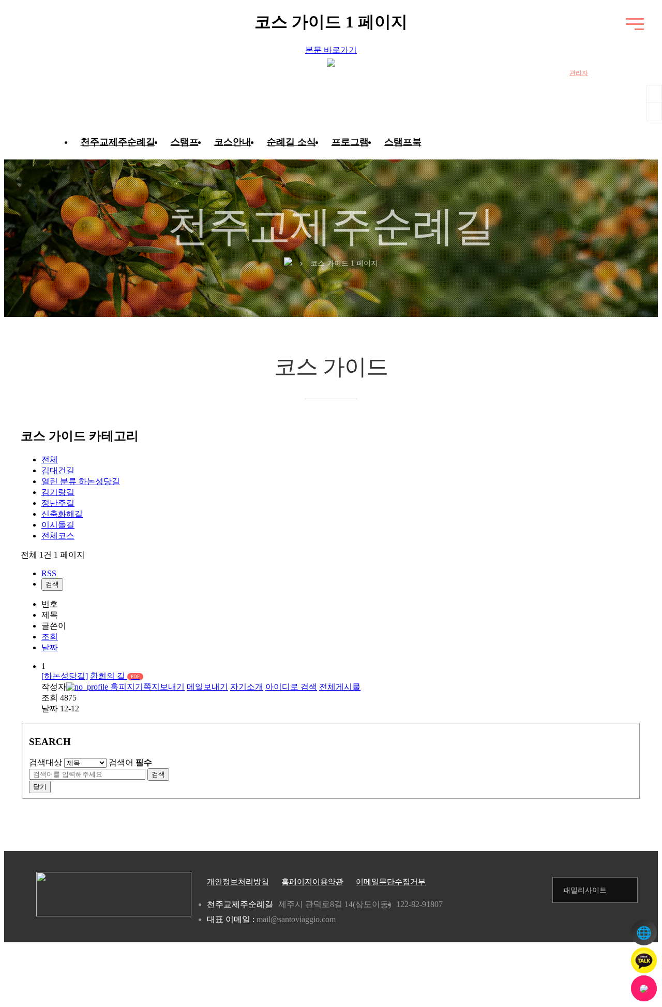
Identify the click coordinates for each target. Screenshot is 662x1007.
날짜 (49, 647)
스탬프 (185, 142)
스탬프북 (403, 142)
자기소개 (246, 686)
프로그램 (350, 142)
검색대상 (45, 762)
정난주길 (57, 503)
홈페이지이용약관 (312, 882)
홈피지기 (125, 686)
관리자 (578, 73)
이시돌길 (57, 524)
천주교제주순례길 (118, 142)
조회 (49, 636)
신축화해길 (62, 513)
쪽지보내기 (164, 686)
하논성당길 (80, 481)
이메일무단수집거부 (391, 882)
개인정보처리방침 (238, 882)
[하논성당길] (64, 676)
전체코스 (57, 535)
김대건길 (57, 470)
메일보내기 (207, 686)
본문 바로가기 (331, 50)
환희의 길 (115, 676)
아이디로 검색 (291, 686)
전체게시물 (339, 686)
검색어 (130, 762)
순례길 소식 (291, 142)
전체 (49, 459)
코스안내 (232, 142)
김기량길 (57, 492)
